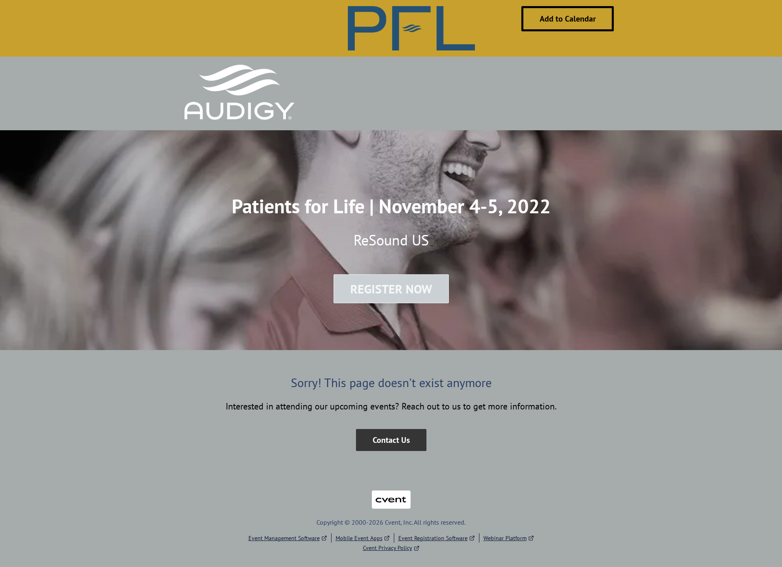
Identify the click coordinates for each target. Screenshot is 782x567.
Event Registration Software (433, 538)
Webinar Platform (505, 538)
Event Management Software (284, 538)
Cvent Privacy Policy (387, 548)
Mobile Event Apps (359, 538)
